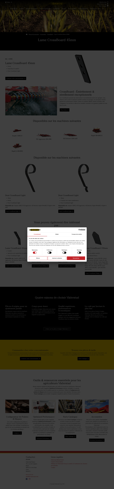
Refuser (38, 258)
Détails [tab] (57, 234)
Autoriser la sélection (57, 258)
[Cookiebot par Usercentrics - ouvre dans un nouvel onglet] (79, 230)
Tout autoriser (76, 258)
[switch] (49, 254)
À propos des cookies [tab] (77, 234)
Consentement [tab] (37, 234)
